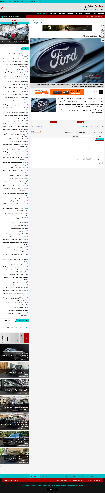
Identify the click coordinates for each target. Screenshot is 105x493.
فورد (88, 127)
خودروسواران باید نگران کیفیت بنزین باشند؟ (17, 142)
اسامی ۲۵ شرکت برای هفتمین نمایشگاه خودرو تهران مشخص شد (15, 294)
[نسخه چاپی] (34, 23)
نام (101, 141)
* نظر (101, 148)
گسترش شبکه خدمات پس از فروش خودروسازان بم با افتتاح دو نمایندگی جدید (15, 271)
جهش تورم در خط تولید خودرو (20, 282)
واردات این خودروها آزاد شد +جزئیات (18, 231)
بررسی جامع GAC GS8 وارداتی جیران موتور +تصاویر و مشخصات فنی (14, 425)
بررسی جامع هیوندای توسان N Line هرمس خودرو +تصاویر (15, 374)
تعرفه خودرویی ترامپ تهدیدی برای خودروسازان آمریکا (15, 88)
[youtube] (103, 37)
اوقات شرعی (32, 1)
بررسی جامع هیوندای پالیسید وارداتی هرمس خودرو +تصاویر (15, 443)
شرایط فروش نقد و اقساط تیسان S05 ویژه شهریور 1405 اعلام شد (15, 130)
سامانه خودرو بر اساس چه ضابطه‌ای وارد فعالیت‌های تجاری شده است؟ (15, 109)
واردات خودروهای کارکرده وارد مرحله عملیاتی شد (16, 69)
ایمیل (101, 144)
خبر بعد (79, 122)
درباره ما (27, 1)
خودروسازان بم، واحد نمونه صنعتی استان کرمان (16, 139)
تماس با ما (39, 1)
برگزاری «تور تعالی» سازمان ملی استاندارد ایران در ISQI (15, 214)
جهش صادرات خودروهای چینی (20, 308)
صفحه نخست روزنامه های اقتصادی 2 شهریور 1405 (15, 124)
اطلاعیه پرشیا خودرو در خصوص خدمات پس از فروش (15, 155)
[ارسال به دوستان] (32, 23)
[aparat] (103, 41)
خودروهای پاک (79, 13)
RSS (1, 1)
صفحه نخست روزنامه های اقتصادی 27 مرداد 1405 (15, 267)
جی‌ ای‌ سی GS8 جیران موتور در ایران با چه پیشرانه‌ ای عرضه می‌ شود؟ (15, 190)
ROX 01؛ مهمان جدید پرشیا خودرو (19, 264)
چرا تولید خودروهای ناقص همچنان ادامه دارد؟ (16, 288)
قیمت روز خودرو (53, 13)
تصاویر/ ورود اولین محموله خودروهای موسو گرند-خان (14, 42)
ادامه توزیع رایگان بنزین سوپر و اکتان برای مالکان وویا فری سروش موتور (15, 299)
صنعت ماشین (95, 99)
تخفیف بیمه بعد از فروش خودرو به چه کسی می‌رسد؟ (15, 260)
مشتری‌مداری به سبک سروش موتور (18, 201)
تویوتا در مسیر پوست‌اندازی (20, 226)
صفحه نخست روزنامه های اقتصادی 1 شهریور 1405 (15, 152)
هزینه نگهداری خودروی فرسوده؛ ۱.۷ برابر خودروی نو (15, 113)
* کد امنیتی (100, 159)
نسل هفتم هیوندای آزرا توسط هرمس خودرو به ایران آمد (15, 194)
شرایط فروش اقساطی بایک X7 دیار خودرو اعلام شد (15, 126)
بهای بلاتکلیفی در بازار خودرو (20, 56)
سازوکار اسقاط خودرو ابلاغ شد (20, 84)
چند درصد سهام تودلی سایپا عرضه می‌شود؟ (17, 223)
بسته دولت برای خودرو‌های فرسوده (19, 228)
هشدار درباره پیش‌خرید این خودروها (18, 175)
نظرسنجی (14, 1)
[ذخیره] (36, 23)
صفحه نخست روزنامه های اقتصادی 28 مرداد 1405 (15, 240)
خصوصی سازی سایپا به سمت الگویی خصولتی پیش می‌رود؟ (15, 243)
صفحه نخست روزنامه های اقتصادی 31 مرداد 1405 (15, 186)
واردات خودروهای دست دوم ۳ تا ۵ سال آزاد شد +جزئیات (15, 182)
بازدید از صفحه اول (97, 132)
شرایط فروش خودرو (41, 13)
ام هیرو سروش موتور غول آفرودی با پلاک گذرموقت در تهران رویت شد (15, 135)
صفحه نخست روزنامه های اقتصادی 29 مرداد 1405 (15, 198)
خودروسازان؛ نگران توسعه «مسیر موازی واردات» (16, 234)
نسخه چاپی (67, 132)
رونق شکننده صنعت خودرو (21, 165)
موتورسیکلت (70, 13)
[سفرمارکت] (59, 92)
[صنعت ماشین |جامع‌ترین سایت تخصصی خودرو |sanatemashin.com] (90, 7)
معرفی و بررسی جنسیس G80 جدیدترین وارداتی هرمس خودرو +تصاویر (16, 391)
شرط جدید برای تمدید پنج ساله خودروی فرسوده (16, 247)
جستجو (4, 1)
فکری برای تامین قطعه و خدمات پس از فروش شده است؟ (15, 256)
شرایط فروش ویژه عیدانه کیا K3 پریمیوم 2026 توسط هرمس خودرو (81, 16)
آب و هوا (22, 1)
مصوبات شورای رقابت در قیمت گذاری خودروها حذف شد (15, 205)
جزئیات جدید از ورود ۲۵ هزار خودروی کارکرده (16, 149)
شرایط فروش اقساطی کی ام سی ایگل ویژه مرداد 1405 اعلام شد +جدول (15, 304)
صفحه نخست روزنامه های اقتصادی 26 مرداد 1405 (15, 290)
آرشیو (18, 1)
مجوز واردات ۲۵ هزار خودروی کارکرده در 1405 (16, 168)
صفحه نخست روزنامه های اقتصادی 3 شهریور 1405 (15, 105)
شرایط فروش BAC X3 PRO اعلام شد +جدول (16, 97)
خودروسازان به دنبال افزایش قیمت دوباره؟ (17, 121)
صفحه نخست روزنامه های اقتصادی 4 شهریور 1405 (15, 95)
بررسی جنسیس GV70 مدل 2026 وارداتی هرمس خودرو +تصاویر (16, 460)
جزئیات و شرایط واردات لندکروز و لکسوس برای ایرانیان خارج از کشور (15, 73)
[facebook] (103, 26)
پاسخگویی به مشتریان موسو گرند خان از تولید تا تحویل (15, 101)
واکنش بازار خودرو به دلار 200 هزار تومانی (17, 92)
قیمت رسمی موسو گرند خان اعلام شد (18, 178)
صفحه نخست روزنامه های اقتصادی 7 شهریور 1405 (15, 59)
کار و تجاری (87, 13)
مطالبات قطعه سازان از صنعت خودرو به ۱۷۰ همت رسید (15, 219)
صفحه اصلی (101, 13)
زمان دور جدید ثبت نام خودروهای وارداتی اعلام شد (15, 162)
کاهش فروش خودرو (93, 127)
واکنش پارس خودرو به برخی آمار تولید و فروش (16, 237)
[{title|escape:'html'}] (14, 34)
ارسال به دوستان (81, 132)
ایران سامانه (49, 489)
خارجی (95, 23)
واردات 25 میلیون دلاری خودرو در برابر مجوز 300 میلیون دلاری (15, 314)
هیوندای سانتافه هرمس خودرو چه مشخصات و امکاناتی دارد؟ (15, 278)
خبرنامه (61, 480)
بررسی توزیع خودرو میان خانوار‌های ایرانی (17, 310)
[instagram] (103, 30)
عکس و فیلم (62, 13)
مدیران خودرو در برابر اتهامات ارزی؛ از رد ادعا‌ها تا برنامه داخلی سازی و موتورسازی (15, 78)
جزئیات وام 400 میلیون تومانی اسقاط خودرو (16, 328)
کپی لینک (75, 136)
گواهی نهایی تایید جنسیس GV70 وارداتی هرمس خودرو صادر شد (15, 145)
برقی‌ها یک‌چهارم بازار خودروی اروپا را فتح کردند (16, 115)
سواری (94, 13)
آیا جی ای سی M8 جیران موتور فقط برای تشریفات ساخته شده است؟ (15, 159)
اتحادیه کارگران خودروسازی (82, 127)
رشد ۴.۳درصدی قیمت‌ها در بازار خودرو (18, 53)
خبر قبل (54, 122)
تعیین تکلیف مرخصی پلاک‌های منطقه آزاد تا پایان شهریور (15, 172)
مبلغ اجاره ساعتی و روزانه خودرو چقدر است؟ (16, 81)
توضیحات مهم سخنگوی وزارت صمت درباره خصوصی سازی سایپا (15, 251)
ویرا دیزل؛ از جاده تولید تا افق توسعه (18, 274)
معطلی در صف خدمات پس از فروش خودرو (17, 285)
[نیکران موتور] (67, 28)
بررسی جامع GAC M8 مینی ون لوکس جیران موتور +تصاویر (15, 408)
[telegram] (103, 33)
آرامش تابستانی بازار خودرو (20, 118)
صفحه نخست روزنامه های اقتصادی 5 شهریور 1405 (15, 62)
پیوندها (9, 1)
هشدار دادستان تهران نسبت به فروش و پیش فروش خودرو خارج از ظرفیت (15, 209)
